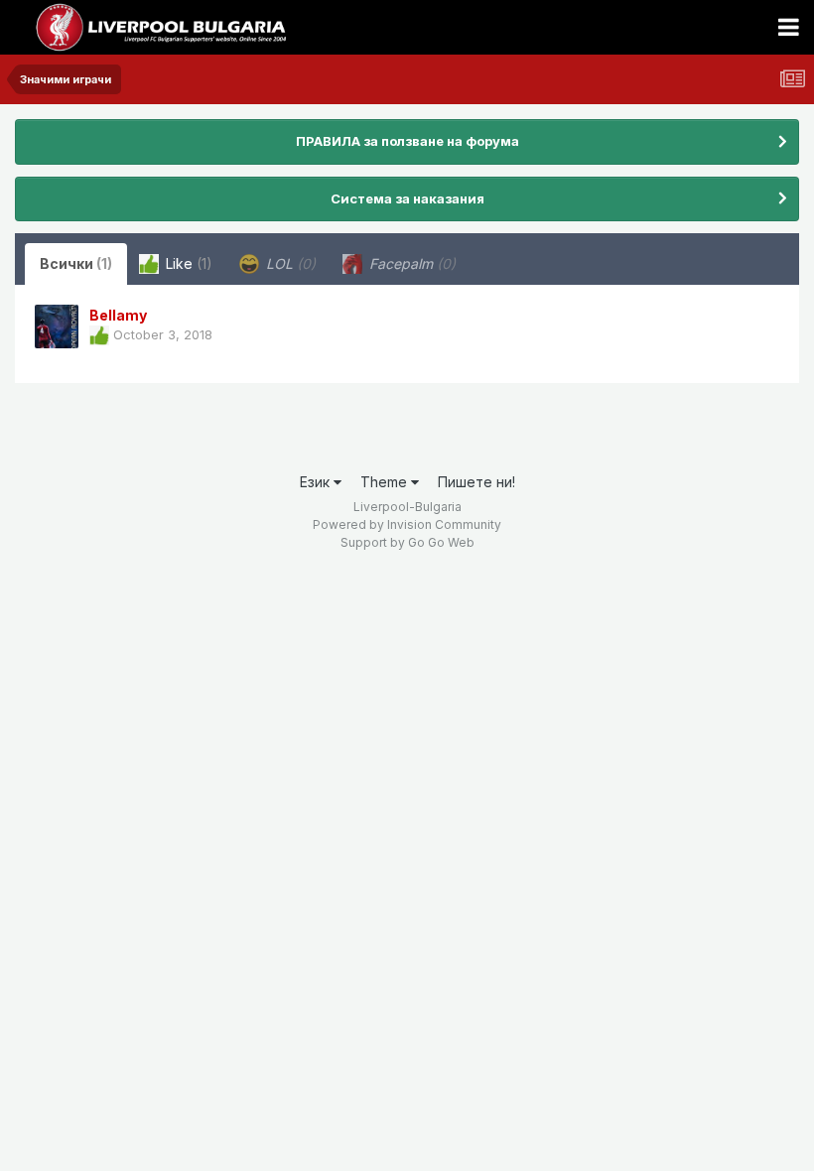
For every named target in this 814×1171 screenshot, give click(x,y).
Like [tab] (187, 263)
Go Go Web (441, 542)
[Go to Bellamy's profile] (56, 326)
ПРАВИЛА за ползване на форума (407, 141)
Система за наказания (407, 198)
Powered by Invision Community (407, 524)
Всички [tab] (76, 263)
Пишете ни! (476, 481)
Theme (385, 481)
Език (317, 481)
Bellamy (118, 315)
